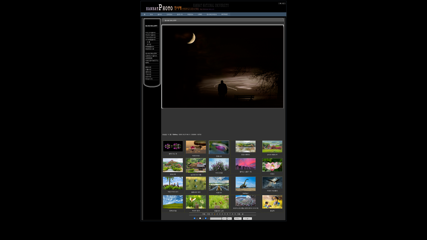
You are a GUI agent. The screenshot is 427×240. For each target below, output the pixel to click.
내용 (197, 218)
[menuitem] (145, 14)
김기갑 (148, 44)
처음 (203, 214)
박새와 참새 (196, 211)
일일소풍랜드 (245, 154)
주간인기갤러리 (150, 35)
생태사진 (148, 72)
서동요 (272, 174)
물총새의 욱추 (195, 192)
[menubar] (186, 14)
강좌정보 (169, 14)
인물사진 (148, 69)
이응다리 (219, 192)
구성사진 (148, 74)
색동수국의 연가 (173, 192)
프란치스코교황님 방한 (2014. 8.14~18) (245, 208)
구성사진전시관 (150, 37)
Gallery (175, 134)
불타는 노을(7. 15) (246, 172)
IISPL (147, 63)
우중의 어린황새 (272, 191)
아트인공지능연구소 (151, 60)
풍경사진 (148, 67)
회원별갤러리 (149, 46)
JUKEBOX (148, 58)
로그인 (282, 3)
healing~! (246, 193)
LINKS (200, 14)
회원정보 (190, 14)
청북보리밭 (173, 211)
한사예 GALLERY (151, 53)
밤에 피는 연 (173, 154)
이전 (208, 214)
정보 (151, 14)
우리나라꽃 (219, 173)
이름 (202, 218)
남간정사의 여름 (196, 175)
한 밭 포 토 (149, 79)
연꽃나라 (219, 156)
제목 (208, 218)
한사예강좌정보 (212, 14)
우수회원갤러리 (150, 39)
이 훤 (147, 42)
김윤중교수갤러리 (151, 56)
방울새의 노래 (219, 211)
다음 (238, 214)
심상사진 (148, 76)
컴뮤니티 (180, 14)
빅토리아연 (196, 156)
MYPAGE (225, 14)
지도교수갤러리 (150, 32)
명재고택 (173, 174)
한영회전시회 (149, 49)
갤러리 (160, 14)
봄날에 (272, 211)
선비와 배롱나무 (272, 154)
